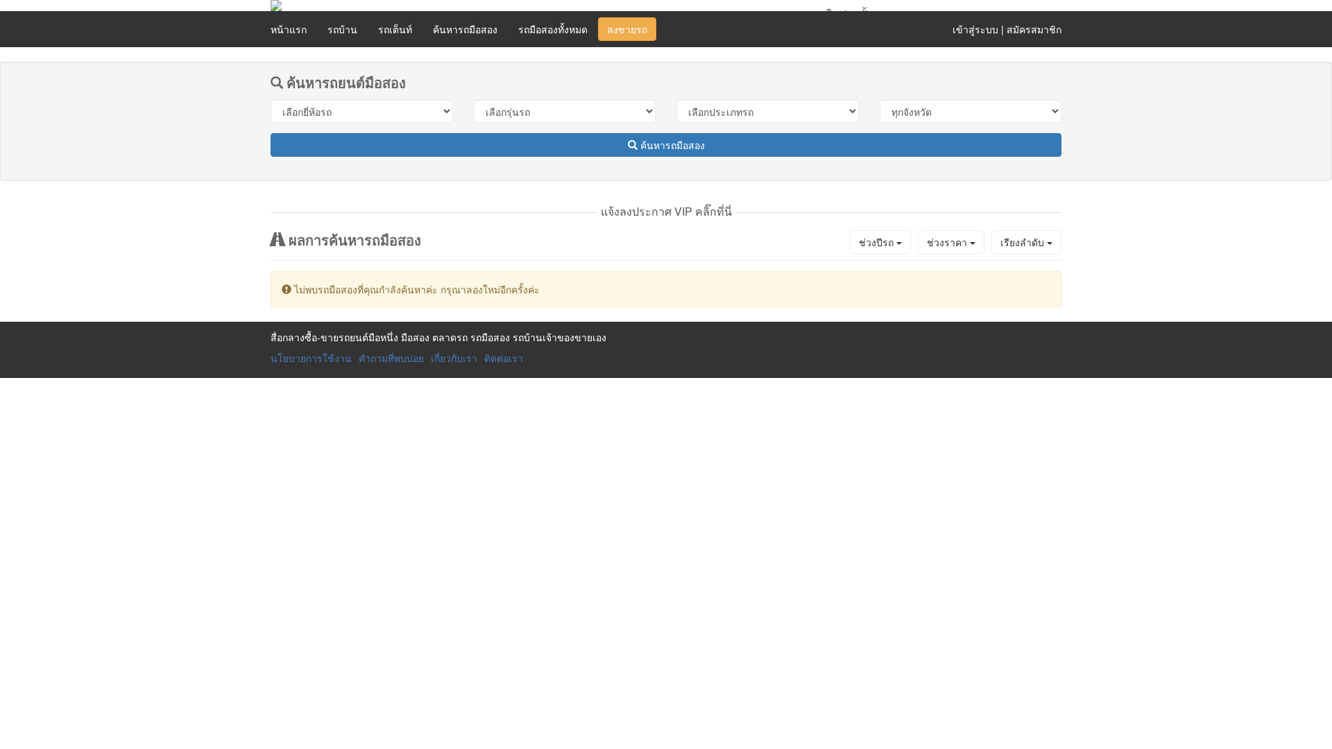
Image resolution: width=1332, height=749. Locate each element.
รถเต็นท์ (395, 29)
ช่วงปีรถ (877, 242)
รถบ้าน (342, 29)
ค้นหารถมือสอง (465, 29)
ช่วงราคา (948, 242)
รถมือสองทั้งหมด (553, 29)
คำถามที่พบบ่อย (391, 358)
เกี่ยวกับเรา (454, 358)
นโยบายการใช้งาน (311, 358)
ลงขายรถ (627, 29)
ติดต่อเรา (503, 358)
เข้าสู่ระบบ (975, 29)
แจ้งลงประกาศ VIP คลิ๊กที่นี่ (666, 211)
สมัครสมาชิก (1034, 29)
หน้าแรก (289, 29)
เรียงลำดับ (1023, 242)
